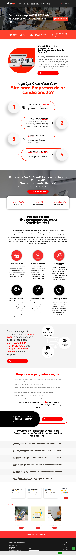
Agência (24, 4)
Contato (48, 4)
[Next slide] (61, 514)
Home (20, 4)
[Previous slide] (14, 514)
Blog (37, 4)
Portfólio (33, 4)
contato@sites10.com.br (13, 545)
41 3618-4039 (65, 3)
